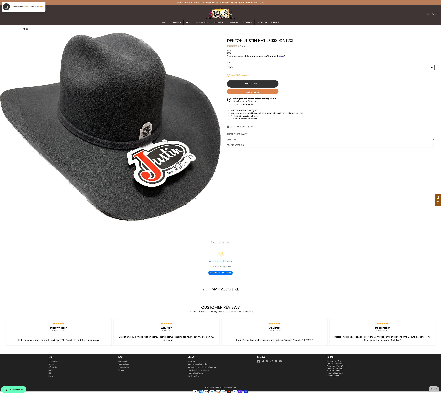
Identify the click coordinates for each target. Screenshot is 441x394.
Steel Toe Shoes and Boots (198, 370)
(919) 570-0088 (243, 2)
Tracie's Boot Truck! (195, 373)
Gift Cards (52, 367)
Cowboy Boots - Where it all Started (202, 367)
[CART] (437, 14)
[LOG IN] (433, 14)
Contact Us (122, 361)
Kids (50, 373)
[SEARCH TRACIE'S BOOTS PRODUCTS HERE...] (428, 14)
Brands (51, 364)
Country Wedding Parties (198, 364)
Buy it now (253, 92)
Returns (121, 370)
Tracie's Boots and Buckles (224, 387)
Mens (50, 376)
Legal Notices (123, 364)
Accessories (53, 361)
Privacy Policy (123, 367)
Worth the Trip (193, 376)
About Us (191, 361)
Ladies (50, 370)
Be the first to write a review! (220, 273)
